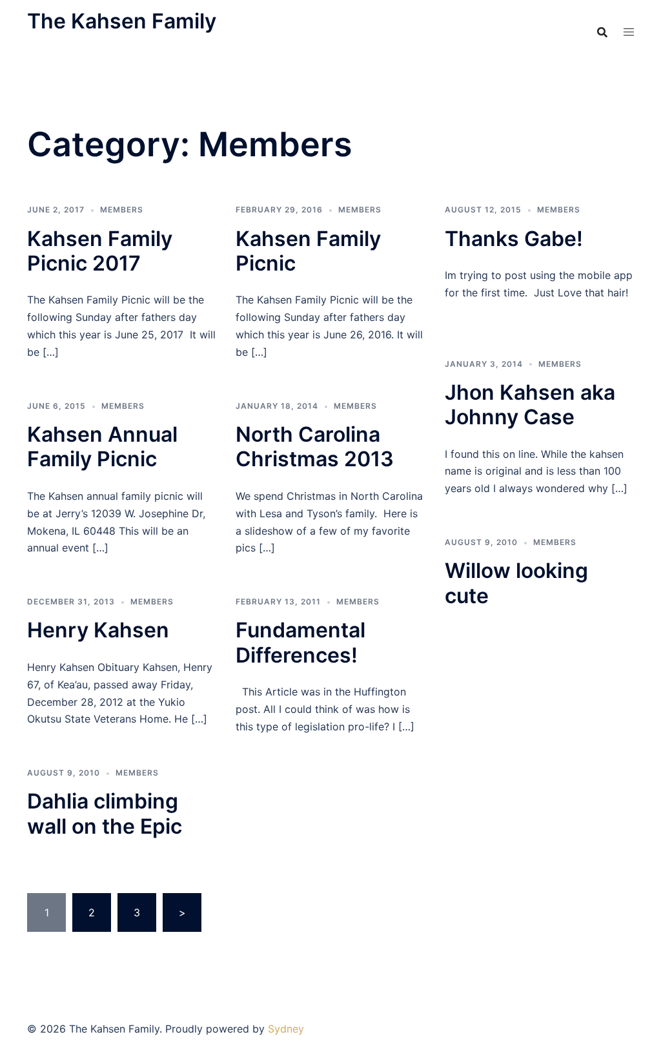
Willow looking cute (516, 583)
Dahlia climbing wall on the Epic (104, 813)
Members (121, 209)
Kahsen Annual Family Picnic (102, 446)
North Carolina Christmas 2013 (315, 446)
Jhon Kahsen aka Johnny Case (530, 404)
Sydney (286, 1028)
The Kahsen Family (121, 21)
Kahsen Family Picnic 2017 (99, 251)
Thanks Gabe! (514, 238)
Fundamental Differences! (300, 642)
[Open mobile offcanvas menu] (629, 32)
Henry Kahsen (98, 630)
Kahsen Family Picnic (308, 251)
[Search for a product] (602, 32)
